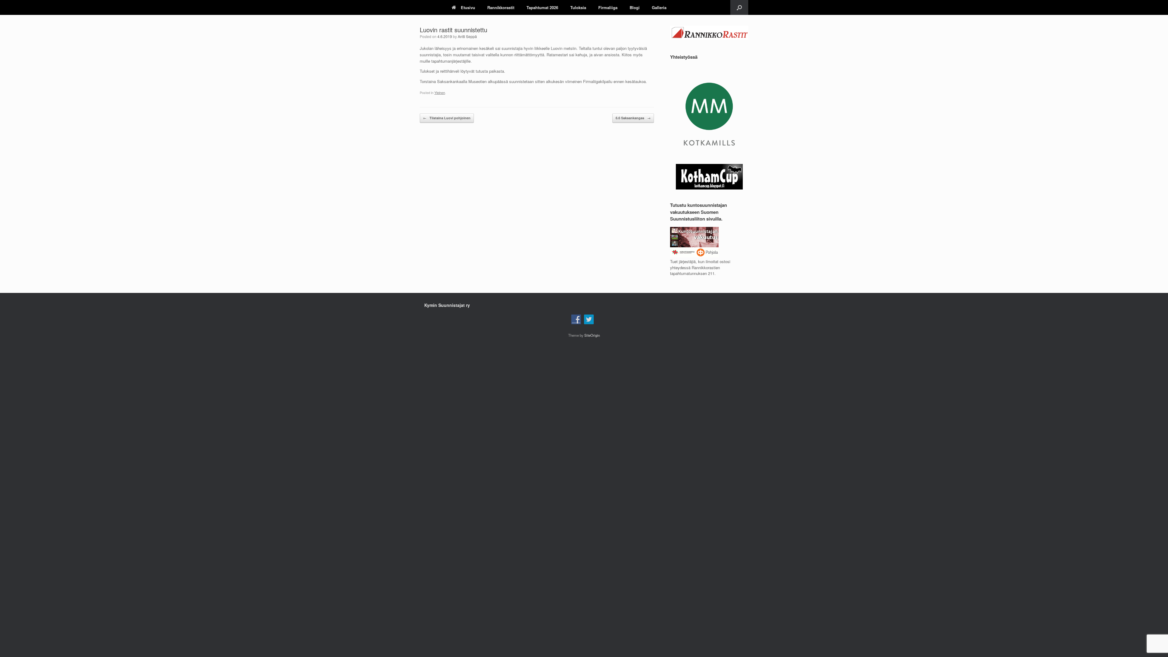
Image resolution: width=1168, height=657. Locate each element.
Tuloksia (578, 7)
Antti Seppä (467, 36)
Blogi (635, 7)
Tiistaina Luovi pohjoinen (447, 118)
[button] (739, 7)
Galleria (659, 7)
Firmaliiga (607, 7)
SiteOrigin (592, 335)
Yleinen (439, 92)
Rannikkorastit (500, 7)
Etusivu (468, 7)
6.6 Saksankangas (633, 118)
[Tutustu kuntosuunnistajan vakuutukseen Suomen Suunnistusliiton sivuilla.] (694, 256)
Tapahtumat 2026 (542, 7)
